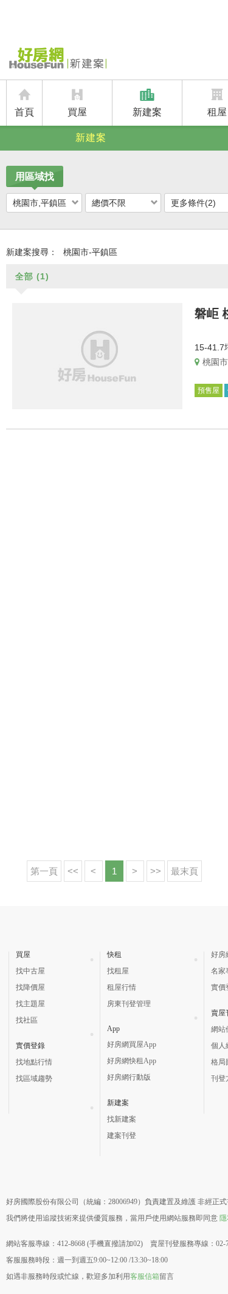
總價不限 (109, 203)
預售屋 (208, 390)
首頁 (24, 112)
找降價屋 (30, 987)
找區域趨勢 (34, 1078)
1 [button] (114, 871)
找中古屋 (30, 971)
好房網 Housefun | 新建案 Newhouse (56, 58)
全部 (32, 276)
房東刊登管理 (129, 1003)
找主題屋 (30, 1003)
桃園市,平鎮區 (39, 203)
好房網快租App (131, 1061)
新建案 (147, 112)
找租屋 (118, 971)
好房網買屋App (131, 1044)
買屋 (77, 112)
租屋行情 (121, 987)
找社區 (27, 1020)
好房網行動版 (129, 1077)
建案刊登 (121, 1135)
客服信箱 (144, 1276)
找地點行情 (34, 1062)
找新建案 (121, 1119)
